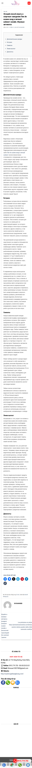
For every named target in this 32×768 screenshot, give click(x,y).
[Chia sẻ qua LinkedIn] (26, 579)
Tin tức (5, 11)
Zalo (4, 765)
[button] (2, 3)
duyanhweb (21, 27)
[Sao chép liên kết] (5, 583)
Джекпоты (10, 52)
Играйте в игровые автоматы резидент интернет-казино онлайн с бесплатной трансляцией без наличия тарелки (5, 626)
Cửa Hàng (12, 765)
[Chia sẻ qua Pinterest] (22, 579)
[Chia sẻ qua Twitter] (13, 579)
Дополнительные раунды (14, 39)
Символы (9, 45)
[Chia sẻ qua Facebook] (5, 579)
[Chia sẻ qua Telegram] (18, 579)
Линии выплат (11, 48)
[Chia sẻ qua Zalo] (9, 579)
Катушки (9, 42)
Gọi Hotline (20, 765)
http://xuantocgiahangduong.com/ (12, 674)
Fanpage (28, 765)
